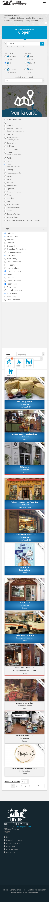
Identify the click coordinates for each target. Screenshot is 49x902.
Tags (7, 228)
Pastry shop (12, 284)
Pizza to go (11, 287)
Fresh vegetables (14, 261)
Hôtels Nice (10, 846)
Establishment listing (14, 840)
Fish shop (11, 255)
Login (35, 892)
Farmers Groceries (14, 252)
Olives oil (10, 277)
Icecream (11, 265)
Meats (9, 274)
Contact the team (35, 889)
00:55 (14, 119)
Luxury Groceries (14, 271)
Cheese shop (12, 246)
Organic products (14, 280)
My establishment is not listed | (28, 891)
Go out (32, 63)
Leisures (13, 69)
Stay (31, 69)
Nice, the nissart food (14, 849)
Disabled (19, 365)
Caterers (10, 243)
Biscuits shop (12, 236)
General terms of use (18, 889)
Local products (13, 268)
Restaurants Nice (13, 843)
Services (13, 56)
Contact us (10, 852)
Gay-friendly (10, 375)
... (25, 786)
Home (8, 837)
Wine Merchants (13, 299)
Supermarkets (12, 293)
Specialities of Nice (14, 290)
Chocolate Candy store (16, 249)
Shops (12, 63)
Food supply (12, 258)
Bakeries (10, 233)
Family (29, 365)
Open (10, 362)
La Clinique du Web (23, 826)
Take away (11, 296)
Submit (42, 44)
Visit (31, 56)
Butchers (10, 239)
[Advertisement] (19, 330)
